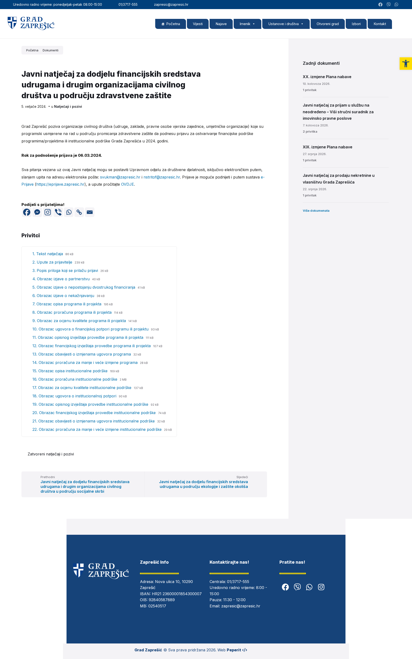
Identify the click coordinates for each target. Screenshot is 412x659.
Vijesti (198, 24)
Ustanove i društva (283, 24)
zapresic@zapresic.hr (240, 606)
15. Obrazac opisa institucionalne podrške (70, 370)
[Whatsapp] (68, 212)
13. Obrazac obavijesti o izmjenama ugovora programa (82, 354)
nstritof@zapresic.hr (162, 177)
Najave (221, 24)
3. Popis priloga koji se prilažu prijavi (65, 270)
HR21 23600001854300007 (177, 593)
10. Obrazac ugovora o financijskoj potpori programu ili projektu (91, 329)
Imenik (245, 24)
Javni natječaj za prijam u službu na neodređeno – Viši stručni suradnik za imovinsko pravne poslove (338, 111)
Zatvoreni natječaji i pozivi (51, 454)
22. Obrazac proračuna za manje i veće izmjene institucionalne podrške (97, 429)
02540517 (157, 606)
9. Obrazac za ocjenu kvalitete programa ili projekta (79, 320)
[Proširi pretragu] (400, 23)
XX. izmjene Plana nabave (327, 76)
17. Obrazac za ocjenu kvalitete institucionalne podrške (82, 387)
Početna (173, 24)
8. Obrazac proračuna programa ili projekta (72, 312)
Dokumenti (50, 50)
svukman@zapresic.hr (120, 177)
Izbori (356, 24)
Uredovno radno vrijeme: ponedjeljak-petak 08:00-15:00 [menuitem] (57, 4)
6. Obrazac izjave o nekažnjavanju (63, 295)
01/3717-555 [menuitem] (128, 4)
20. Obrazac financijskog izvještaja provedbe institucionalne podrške (94, 412)
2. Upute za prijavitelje (52, 262)
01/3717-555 (238, 581)
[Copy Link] (79, 212)
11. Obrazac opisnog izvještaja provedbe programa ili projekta (88, 337)
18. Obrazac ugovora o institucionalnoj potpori (75, 396)
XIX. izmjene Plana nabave (327, 147)
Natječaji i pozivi (68, 106)
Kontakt (380, 24)
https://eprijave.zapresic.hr (60, 184)
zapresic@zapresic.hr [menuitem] (171, 4)
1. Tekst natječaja (48, 253)
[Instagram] (403, 4)
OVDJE (127, 184)
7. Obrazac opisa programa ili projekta (67, 304)
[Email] (89, 212)
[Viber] (58, 212)
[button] (406, 63)
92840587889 (162, 599)
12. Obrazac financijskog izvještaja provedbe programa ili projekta (92, 345)
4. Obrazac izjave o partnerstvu (61, 278)
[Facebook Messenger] (37, 212)
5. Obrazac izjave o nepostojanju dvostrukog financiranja (84, 287)
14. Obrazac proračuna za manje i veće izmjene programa (85, 362)
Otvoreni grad (328, 24)
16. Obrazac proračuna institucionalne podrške (75, 379)
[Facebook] (26, 212)
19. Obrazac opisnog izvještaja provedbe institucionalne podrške (90, 404)
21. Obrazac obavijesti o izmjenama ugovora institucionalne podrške (94, 421)
